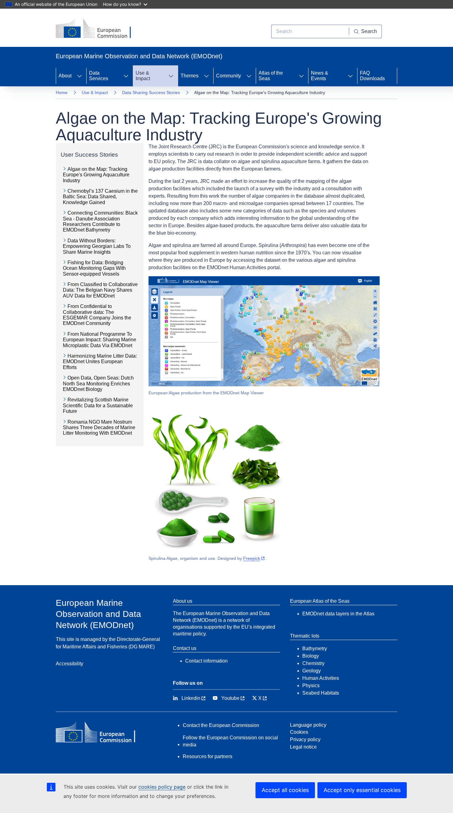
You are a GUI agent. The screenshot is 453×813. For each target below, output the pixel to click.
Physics (311, 685)
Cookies (299, 732)
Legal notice (303, 746)
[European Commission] (98, 28)
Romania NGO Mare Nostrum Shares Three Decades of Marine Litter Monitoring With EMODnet (99, 427)
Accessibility (69, 663)
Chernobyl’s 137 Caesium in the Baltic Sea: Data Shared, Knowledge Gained (100, 196)
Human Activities (320, 678)
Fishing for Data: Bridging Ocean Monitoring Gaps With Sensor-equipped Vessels (94, 268)
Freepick (251, 558)
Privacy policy (305, 739)
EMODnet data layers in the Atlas (338, 613)
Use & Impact (95, 92)
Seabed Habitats (320, 693)
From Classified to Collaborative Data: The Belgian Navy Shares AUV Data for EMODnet (100, 290)
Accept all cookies (285, 790)
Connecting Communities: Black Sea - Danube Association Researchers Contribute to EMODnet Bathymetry (100, 221)
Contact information (206, 660)
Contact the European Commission (221, 725)
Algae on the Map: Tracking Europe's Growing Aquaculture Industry (96, 174)
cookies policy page (162, 787)
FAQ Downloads (372, 75)
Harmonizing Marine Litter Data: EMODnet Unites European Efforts (100, 361)
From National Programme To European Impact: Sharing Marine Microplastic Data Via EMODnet (99, 339)
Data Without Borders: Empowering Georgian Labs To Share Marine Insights (97, 246)
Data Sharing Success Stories (151, 92)
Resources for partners (207, 756)
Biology (310, 656)
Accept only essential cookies (362, 790)
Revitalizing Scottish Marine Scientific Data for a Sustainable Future (98, 405)
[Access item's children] (79, 75)
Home (61, 92)
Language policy (308, 725)
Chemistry (313, 663)
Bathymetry (314, 648)
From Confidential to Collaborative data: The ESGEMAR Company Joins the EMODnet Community (97, 315)
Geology (311, 670)
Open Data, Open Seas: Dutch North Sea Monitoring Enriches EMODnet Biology (98, 383)
